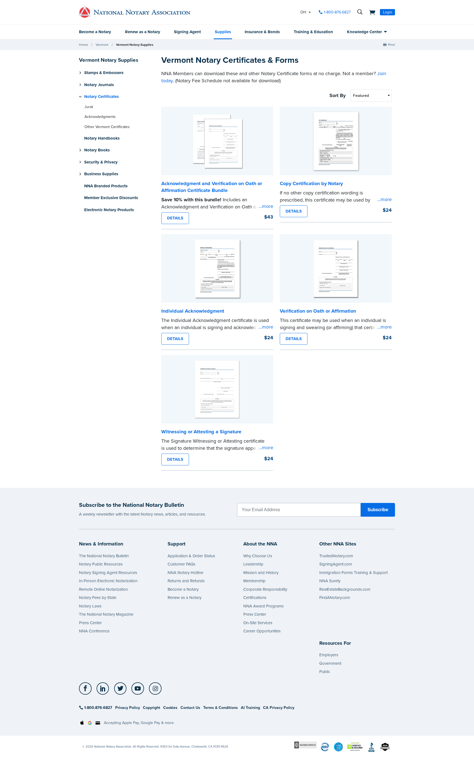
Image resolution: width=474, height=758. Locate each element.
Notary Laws (90, 606)
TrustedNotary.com (336, 555)
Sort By (337, 95)
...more (266, 206)
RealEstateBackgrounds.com (344, 589)
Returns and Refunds (186, 580)
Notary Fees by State (97, 597)
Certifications (254, 597)
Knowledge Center (364, 31)
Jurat (88, 106)
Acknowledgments (99, 116)
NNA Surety (329, 580)
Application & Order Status (191, 555)
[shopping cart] (370, 12)
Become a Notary (95, 31)
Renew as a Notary (142, 31)
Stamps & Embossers (103, 72)
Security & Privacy (101, 162)
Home (83, 45)
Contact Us (190, 707)
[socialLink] (87, 688)
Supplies (223, 31)
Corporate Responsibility (265, 589)
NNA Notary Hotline (185, 572)
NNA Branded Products (106, 185)
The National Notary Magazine (106, 614)
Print (391, 45)
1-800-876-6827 (337, 12)
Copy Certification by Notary (311, 183)
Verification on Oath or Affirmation (318, 311)
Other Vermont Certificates (106, 127)
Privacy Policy (127, 707)
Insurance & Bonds (262, 31)
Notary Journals (99, 84)
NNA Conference (94, 631)
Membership (254, 580)
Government (330, 663)
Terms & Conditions (220, 707)
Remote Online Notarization (103, 589)
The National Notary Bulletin (104, 555)
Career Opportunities (262, 631)
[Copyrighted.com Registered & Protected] (305, 744)
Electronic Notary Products (109, 209)
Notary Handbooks (102, 138)
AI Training (250, 707)
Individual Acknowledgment (192, 311)
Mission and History (260, 572)
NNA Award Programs (263, 606)
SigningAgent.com (335, 564)
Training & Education (313, 31)
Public (324, 671)
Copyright (151, 707)
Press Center (90, 622)
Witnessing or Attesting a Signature (201, 432)
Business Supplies (101, 173)
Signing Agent (187, 31)
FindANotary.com (334, 597)
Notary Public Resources (101, 564)
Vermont (102, 45)
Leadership (253, 564)
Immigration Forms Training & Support (353, 572)
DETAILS (175, 218)
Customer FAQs (181, 564)
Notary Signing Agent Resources (108, 572)
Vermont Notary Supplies (134, 45)
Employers (328, 654)
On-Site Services (257, 622)
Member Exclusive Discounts (111, 197)
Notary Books (97, 150)
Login (387, 12)
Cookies (170, 707)
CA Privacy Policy (278, 707)
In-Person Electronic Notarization (108, 580)
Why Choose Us (257, 555)
